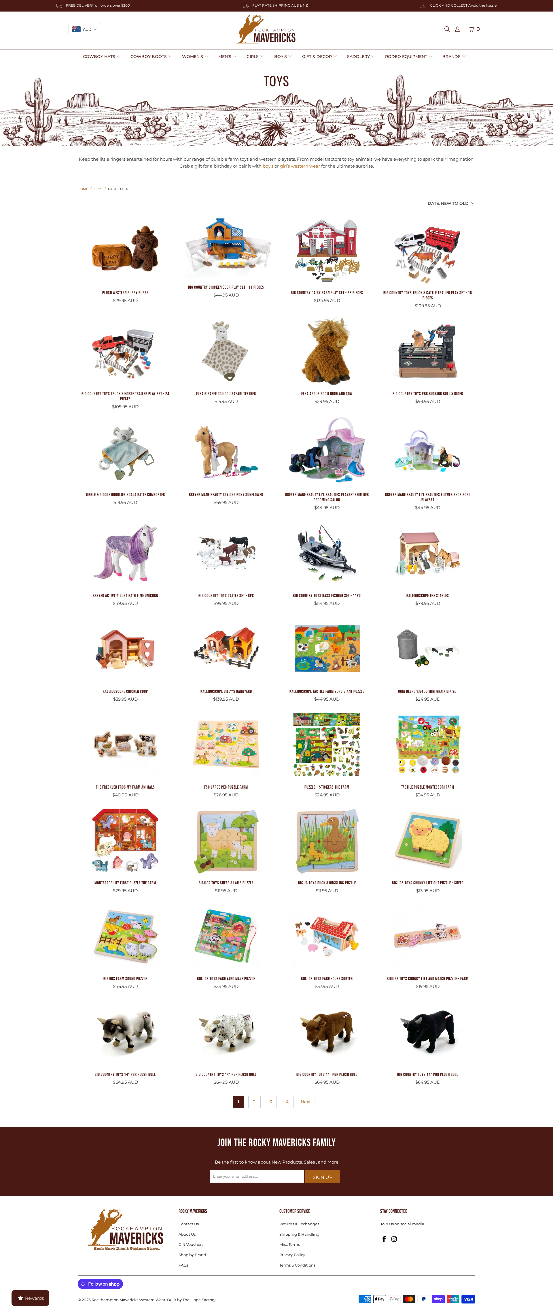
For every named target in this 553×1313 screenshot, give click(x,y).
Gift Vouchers (191, 1244)
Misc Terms (289, 1244)
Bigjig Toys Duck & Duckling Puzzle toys (326, 840)
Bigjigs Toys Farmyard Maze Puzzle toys (226, 936)
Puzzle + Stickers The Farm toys (326, 744)
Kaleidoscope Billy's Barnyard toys (226, 648)
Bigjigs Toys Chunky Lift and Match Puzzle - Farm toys (427, 936)
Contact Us (189, 1224)
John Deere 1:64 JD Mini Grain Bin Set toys (427, 648)
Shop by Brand (192, 1254)
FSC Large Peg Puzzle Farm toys (226, 744)
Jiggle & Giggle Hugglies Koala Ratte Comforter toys (125, 452)
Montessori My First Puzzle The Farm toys (125, 840)
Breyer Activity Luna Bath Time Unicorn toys (125, 553)
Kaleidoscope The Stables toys (427, 553)
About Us (187, 1234)
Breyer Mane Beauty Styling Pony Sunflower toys (226, 452)
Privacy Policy (292, 1254)
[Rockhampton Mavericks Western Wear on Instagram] (394, 1239)
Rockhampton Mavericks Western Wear (128, 1299)
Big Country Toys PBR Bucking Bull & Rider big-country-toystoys (427, 351)
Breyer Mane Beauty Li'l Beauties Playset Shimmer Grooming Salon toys (326, 452)
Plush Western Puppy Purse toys (125, 250)
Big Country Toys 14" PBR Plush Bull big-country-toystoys (125, 1031)
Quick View (125, 264)
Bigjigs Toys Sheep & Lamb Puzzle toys (226, 840)
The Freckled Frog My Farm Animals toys (125, 744)
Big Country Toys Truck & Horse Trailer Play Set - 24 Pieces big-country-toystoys (125, 351)
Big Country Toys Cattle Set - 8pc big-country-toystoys (226, 553)
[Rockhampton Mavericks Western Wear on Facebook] (384, 1239)
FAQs (183, 1265)
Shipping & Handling (299, 1234)
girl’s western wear (300, 166)
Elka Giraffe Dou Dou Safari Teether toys (226, 351)
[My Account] (457, 29)
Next (306, 1101)
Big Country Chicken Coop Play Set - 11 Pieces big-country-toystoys (226, 247)
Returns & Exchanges (299, 1224)
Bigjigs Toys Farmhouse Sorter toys (326, 936)
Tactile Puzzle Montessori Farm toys (427, 744)
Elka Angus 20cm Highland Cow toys (326, 351)
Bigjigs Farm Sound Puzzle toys (125, 936)
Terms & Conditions (297, 1265)
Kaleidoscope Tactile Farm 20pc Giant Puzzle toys (326, 648)
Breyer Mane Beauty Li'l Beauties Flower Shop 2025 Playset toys (427, 452)
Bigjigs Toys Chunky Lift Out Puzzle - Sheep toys (427, 840)
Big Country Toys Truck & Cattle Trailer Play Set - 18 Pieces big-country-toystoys (427, 250)
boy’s (268, 166)
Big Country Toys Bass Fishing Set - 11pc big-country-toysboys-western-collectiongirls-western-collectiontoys (326, 553)
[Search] (449, 29)
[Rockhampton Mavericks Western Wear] (266, 29)
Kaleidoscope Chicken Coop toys (125, 648)
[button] (102, 57)
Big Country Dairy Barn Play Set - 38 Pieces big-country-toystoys (326, 250)
